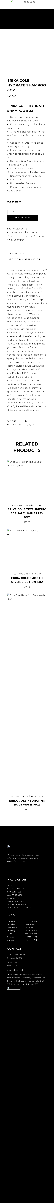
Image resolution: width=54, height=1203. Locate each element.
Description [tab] (16, 254)
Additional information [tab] (24, 259)
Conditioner (14, 236)
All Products (30, 232)
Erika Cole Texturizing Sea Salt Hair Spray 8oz (27, 513)
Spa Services (14, 892)
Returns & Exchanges (19, 907)
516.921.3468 (12, 965)
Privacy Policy (15, 901)
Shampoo (39, 236)
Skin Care (37, 796)
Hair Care (27, 236)
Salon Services (15, 888)
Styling (37, 505)
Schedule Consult (15, 970)
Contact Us (13, 898)
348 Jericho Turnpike (16, 955)
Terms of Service (16, 904)
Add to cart (23, 218)
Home (10, 885)
